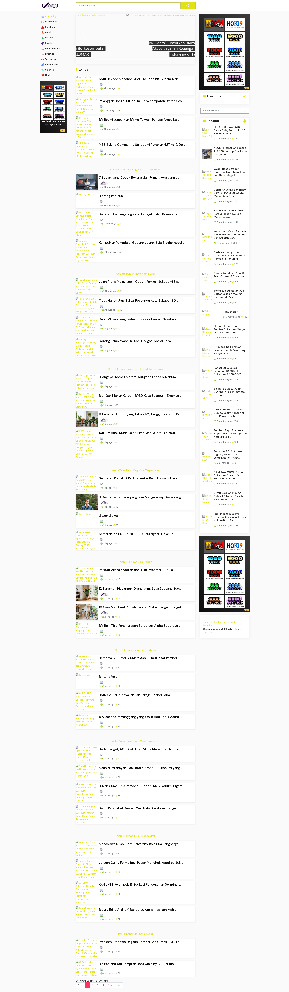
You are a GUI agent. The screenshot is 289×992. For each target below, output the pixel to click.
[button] (85, 39)
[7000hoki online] (47, 101)
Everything (50, 16)
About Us (208, 621)
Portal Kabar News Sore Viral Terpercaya (135, 741)
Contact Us (219, 621)
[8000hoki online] (47, 87)
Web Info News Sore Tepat (135, 562)
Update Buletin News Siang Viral (135, 273)
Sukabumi (50, 27)
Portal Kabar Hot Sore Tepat (135, 934)
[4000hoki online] (47, 115)
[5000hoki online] (59, 94)
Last (119, 985)
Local (48, 32)
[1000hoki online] (47, 94)
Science (49, 69)
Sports (48, 43)
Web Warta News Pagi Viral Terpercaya (135, 470)
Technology (51, 59)
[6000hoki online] (59, 115)
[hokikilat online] (59, 87)
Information (51, 21)
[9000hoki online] (59, 101)
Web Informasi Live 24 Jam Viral (135, 836)
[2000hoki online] (59, 108)
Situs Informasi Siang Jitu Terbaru (135, 650)
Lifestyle (49, 53)
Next (110, 985)
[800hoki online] (47, 108)
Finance (49, 37)
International (51, 64)
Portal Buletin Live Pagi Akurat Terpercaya (135, 169)
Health (48, 75)
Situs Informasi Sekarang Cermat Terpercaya (135, 369)
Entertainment (52, 48)
